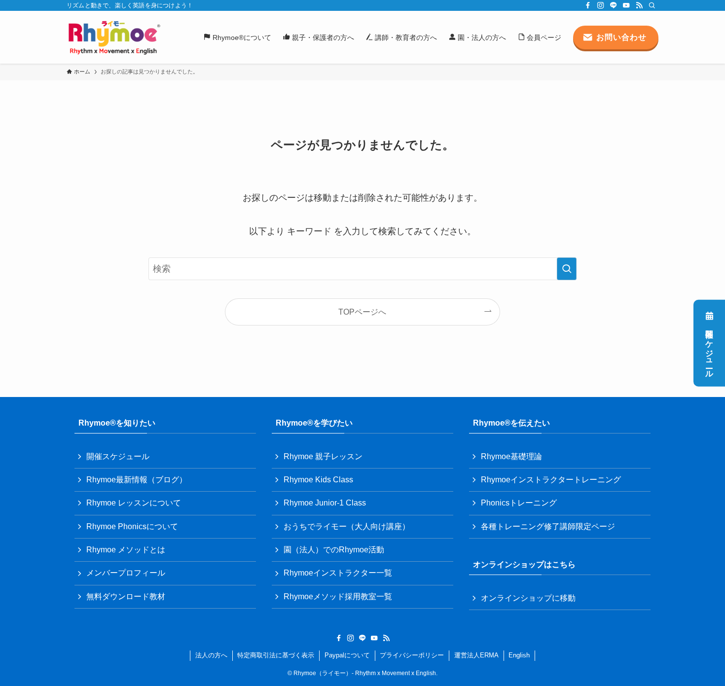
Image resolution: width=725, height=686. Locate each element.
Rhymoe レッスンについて (133, 503)
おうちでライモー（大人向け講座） (347, 526)
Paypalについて (347, 655)
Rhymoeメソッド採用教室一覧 (338, 596)
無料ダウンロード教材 (125, 596)
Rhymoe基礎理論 (511, 456)
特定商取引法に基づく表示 (275, 655)
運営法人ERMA (476, 655)
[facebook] (587, 5)
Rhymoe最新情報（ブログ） (136, 479)
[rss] (639, 5)
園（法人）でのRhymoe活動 (334, 549)
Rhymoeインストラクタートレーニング (551, 479)
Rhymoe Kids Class (318, 479)
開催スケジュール (709, 349)
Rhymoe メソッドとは (125, 549)
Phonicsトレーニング (519, 503)
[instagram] (600, 5)
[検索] (652, 5)
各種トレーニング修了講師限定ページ (548, 526)
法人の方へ (211, 655)
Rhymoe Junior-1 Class (325, 503)
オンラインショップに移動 (528, 598)
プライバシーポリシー (412, 655)
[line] (613, 5)
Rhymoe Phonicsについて (132, 526)
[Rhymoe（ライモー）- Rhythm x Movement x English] (114, 37)
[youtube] (626, 5)
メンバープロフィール (125, 573)
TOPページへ (362, 311)
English (519, 655)
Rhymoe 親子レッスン (323, 456)
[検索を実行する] (567, 268)
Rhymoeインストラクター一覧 (338, 573)
